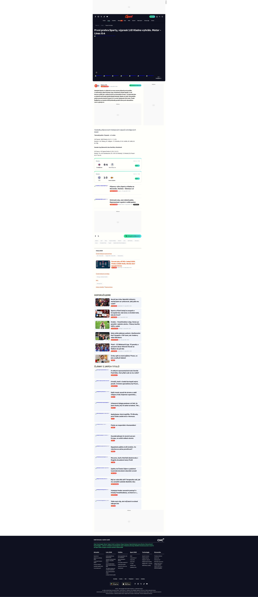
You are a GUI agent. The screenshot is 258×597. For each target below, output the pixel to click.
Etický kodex (136, 593)
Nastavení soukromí (157, 591)
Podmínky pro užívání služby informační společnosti (123, 591)
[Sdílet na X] (98, 236)
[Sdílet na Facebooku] (95, 236)
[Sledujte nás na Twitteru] (101, 17)
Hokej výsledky (100, 287)
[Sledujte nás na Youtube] (107, 17)
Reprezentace (108, 287)
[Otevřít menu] (162, 16)
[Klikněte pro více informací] (96, 72)
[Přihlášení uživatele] (157, 16)
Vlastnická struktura (109, 593)
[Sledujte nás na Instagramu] (98, 17)
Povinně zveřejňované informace (146, 593)
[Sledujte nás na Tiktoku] (104, 17)
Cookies (151, 591)
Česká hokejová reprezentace (104, 253)
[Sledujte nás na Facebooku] (95, 17)
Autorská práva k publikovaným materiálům (105, 591)
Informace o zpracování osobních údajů (141, 591)
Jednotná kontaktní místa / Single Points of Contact (124, 593)
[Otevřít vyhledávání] (159, 16)
